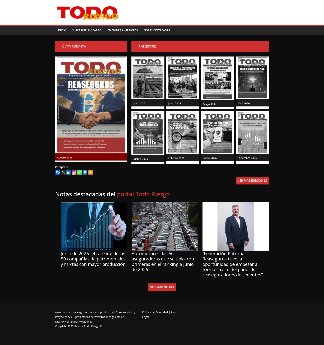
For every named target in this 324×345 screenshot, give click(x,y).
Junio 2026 (174, 103)
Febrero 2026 (176, 158)
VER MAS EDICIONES (252, 180)
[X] (63, 172)
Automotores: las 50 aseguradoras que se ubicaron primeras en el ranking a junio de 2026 (163, 261)
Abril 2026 (244, 103)
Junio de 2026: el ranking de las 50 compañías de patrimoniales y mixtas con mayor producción (93, 258)
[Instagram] (74, 172)
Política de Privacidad (155, 312)
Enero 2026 (210, 158)
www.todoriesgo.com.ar (109, 317)
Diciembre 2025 (247, 158)
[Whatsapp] (79, 172)
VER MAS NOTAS (162, 287)
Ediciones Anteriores (122, 30)
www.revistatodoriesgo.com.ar (73, 312)
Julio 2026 (139, 103)
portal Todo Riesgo (143, 194)
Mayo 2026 (210, 104)
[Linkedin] (68, 172)
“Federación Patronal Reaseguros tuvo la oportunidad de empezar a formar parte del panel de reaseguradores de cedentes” (232, 264)
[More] (90, 172)
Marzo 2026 (140, 159)
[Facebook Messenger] (85, 172)
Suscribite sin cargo (86, 30)
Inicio (62, 30)
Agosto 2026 (65, 157)
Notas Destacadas (157, 30)
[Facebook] (58, 172)
